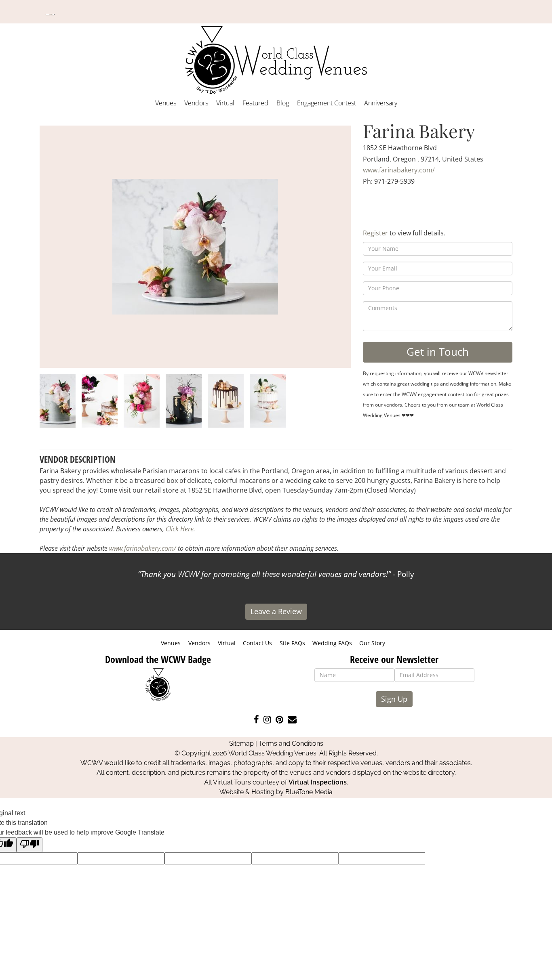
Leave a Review (276, 611)
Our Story (372, 643)
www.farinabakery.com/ (399, 170)
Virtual (225, 103)
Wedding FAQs (332, 643)
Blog (282, 103)
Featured (255, 103)
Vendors (196, 103)
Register (375, 233)
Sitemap (241, 743)
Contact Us (257, 643)
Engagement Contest (326, 103)
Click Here (180, 528)
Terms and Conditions (291, 743)
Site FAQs (292, 643)
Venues (165, 103)
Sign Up (394, 699)
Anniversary (380, 103)
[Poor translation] (29, 844)
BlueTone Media (309, 792)
